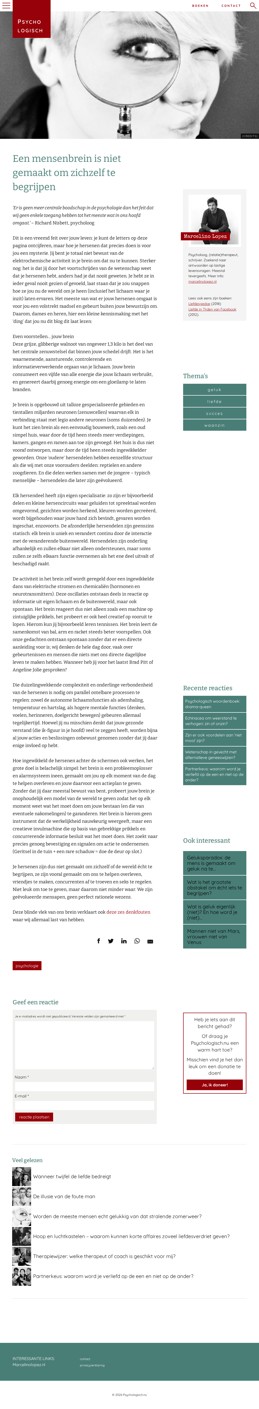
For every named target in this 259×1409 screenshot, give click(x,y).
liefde (214, 401)
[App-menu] (5, 5)
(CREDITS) (250, 136)
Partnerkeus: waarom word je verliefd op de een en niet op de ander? (214, 774)
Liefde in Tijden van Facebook (212, 309)
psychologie (27, 965)
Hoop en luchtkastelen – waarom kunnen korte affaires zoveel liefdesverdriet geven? (131, 1236)
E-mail (22, 1095)
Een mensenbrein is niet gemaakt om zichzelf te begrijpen (67, 173)
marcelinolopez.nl (202, 281)
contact (85, 1359)
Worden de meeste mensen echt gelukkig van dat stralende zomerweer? (117, 1216)
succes (214, 413)
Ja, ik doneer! (215, 1084)
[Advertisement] (214, 557)
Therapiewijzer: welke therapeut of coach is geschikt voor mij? (104, 1256)
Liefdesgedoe (199, 303)
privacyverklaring (92, 1365)
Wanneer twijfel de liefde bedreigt (72, 1176)
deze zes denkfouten (128, 912)
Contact (231, 6)
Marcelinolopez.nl (29, 1364)
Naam (22, 1077)
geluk (215, 389)
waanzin (214, 425)
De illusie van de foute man (64, 1196)
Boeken (200, 6)
